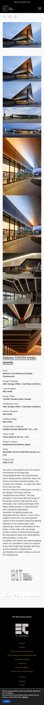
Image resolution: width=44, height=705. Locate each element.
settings (25, 697)
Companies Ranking (22, 659)
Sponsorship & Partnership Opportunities (22, 655)
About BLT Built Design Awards (22, 651)
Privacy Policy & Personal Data (22, 671)
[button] (4, 16)
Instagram (22, 681)
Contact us (22, 663)
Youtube (22, 685)
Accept (6, 701)
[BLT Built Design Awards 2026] (8, 8)
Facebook (22, 677)
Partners (22, 643)
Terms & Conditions (22, 667)
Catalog (22, 647)
